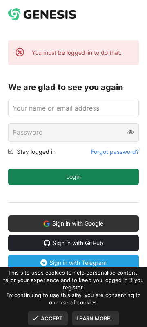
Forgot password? (115, 151)
